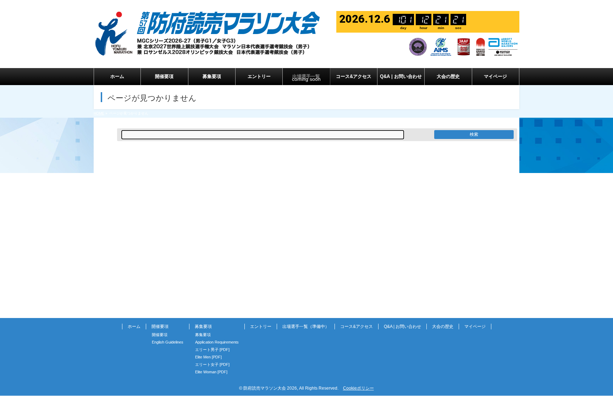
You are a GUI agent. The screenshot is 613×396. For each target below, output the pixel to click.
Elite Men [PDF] (208, 357)
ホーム (134, 326)
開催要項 (159, 335)
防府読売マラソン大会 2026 (270, 388)
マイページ (475, 326)
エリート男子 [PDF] (212, 349)
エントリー (260, 326)
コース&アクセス (356, 326)
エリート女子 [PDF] (212, 364)
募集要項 (203, 335)
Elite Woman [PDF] (211, 372)
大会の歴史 (442, 326)
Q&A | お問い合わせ (402, 326)
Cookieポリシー (358, 388)
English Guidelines (167, 342)
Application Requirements (217, 342)
